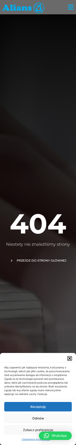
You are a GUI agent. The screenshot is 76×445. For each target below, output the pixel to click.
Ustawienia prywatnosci (36, 439)
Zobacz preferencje (38, 430)
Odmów (38, 418)
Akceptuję (38, 407)
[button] (70, 358)
